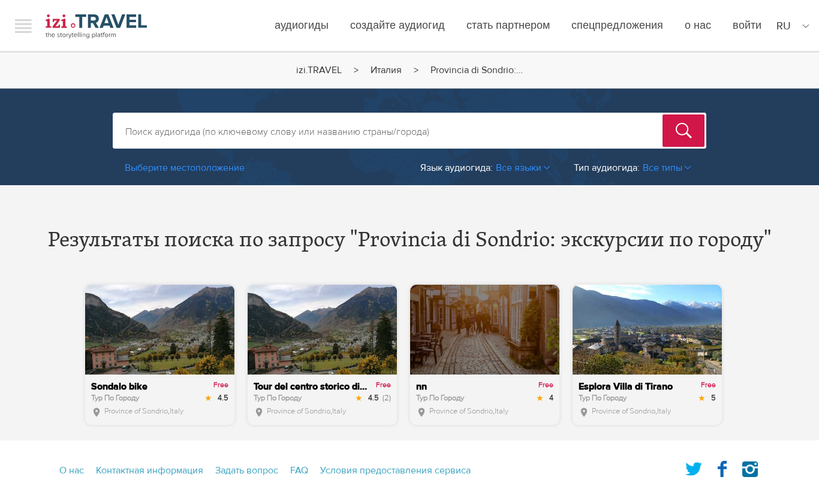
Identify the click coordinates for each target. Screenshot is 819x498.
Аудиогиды (302, 25)
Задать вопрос (246, 470)
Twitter (693, 467)
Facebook (721, 467)
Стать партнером (508, 25)
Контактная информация (149, 470)
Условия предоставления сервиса (395, 470)
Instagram (750, 467)
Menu (23, 26)
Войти (747, 25)
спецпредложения (617, 25)
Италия (386, 70)
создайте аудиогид (397, 25)
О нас (698, 25)
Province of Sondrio (136, 411)
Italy (176, 411)
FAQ (299, 470)
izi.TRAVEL (96, 26)
